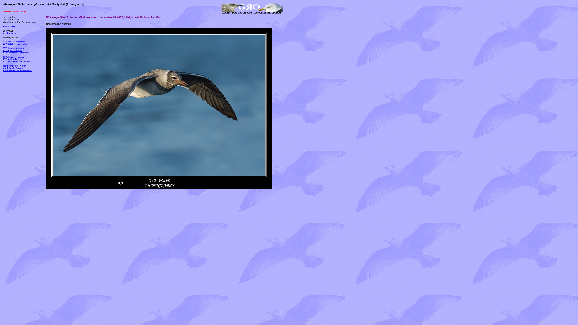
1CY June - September (14, 42)
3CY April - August (12, 59)
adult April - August (13, 68)
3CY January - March (13, 57)
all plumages (9, 33)
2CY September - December (16, 53)
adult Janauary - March (14, 66)
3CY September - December (16, 61)
